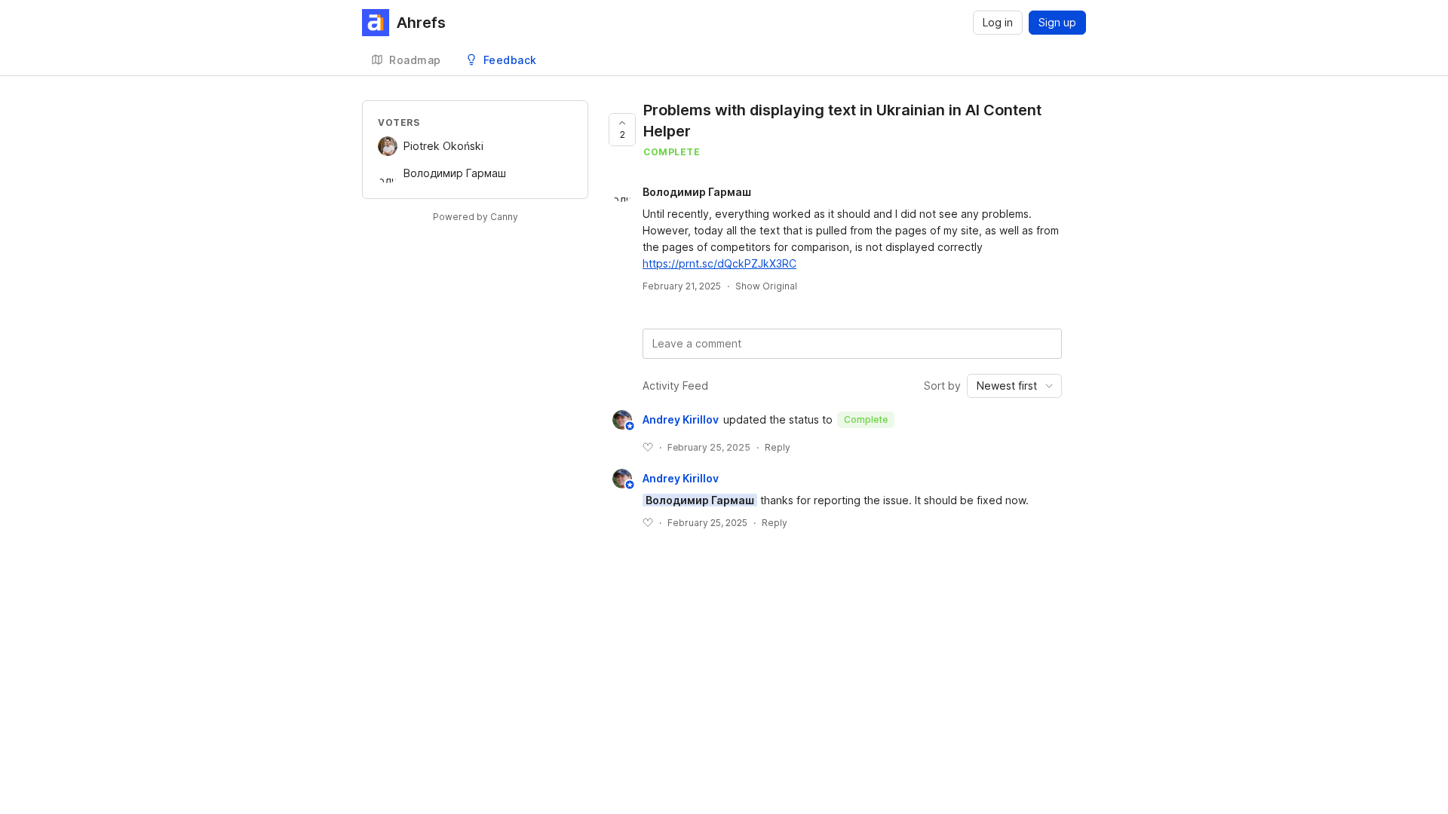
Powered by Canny (475, 216)
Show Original (766, 286)
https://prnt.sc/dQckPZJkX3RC (719, 263)
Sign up (1057, 22)
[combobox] (1014, 386)
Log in (998, 22)
